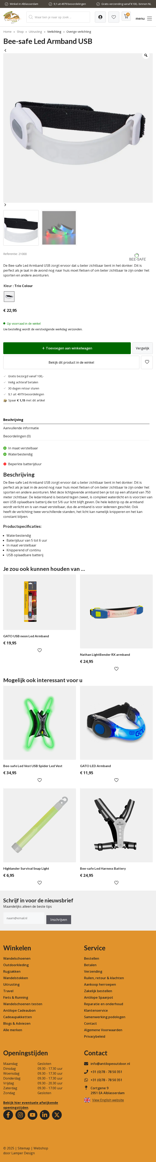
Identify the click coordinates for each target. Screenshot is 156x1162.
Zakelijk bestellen (98, 991)
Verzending (93, 971)
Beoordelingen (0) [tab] (17, 436)
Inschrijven (58, 919)
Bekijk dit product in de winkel (71, 362)
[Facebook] (8, 1115)
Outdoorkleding (16, 965)
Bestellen (91, 958)
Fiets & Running (15, 997)
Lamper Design (23, 1153)
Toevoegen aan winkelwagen (69, 348)
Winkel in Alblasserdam (24, 4)
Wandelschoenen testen (22, 1004)
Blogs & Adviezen (16, 1023)
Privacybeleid (94, 1036)
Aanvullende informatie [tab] (21, 428)
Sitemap (24, 1148)
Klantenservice (96, 1010)
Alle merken (12, 1030)
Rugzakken (12, 971)
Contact (90, 1023)
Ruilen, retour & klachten (104, 978)
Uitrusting (35, 32)
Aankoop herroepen (100, 984)
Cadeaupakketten (17, 1017)
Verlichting (54, 32)
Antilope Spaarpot (98, 997)
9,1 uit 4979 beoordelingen (70, 4)
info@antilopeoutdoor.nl (110, 1063)
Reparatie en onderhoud (103, 1004)
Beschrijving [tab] (13, 419)
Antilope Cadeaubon (19, 1010)
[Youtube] (32, 1115)
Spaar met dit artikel (26, 400)
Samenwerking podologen (104, 1017)
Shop (20, 32)
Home (7, 32)
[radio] (9, 297)
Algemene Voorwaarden (103, 1030)
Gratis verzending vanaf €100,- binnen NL (126, 4)
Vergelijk (142, 348)
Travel (8, 991)
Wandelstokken (15, 978)
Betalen (90, 965)
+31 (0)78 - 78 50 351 (106, 1072)
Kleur (8, 286)
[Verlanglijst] (100, 17)
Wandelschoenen (16, 958)
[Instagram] (20, 1115)
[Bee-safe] (137, 260)
